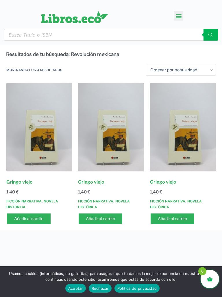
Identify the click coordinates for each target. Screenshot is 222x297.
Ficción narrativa (24, 201)
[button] (178, 16)
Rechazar (100, 288)
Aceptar (75, 288)
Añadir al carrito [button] (28, 218)
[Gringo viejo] (39, 127)
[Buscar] (211, 35)
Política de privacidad (137, 288)
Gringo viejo (19, 182)
